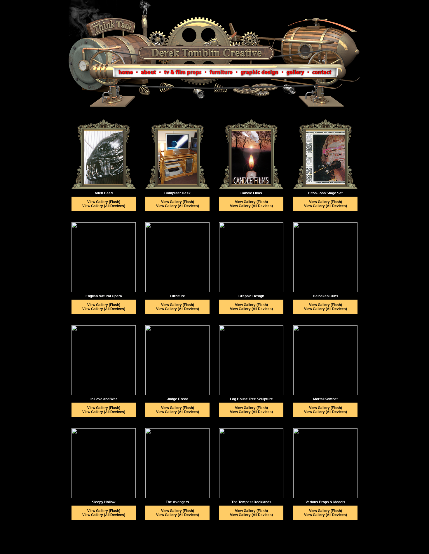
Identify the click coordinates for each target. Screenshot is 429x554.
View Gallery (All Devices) (103, 206)
